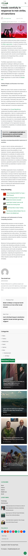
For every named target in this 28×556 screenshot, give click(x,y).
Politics (4, 338)
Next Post (5, 314)
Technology (8, 358)
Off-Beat (7, 356)
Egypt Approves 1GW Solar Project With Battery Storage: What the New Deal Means (13, 410)
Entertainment (7, 353)
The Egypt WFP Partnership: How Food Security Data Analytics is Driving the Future (13, 465)
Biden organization (7, 44)
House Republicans (16, 109)
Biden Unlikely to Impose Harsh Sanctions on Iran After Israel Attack (13, 305)
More (3, 350)
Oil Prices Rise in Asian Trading (15, 207)
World (3, 344)
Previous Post (9, 300)
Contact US (5, 539)
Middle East (5, 341)
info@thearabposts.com (14, 549)
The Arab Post (5, 278)
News (3, 335)
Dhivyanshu (7, 469)
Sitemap (4, 536)
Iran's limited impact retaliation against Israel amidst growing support (13, 319)
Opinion (4, 347)
